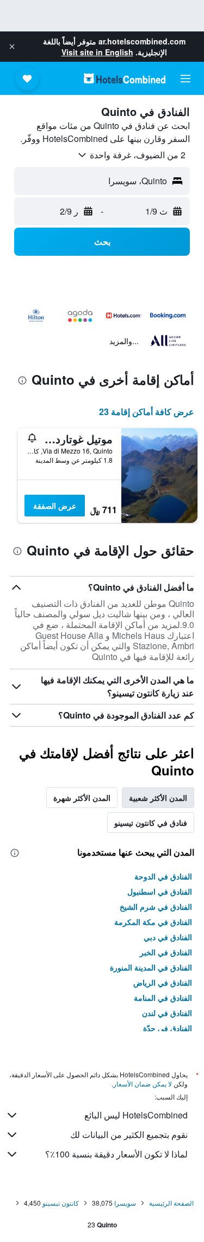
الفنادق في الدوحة (163, 876)
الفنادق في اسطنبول (159, 891)
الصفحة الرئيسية (171, 1202)
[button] (12, 47)
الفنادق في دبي (168, 937)
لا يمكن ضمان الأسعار (142, 1083)
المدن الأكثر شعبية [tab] (158, 797)
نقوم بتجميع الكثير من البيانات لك (129, 1134)
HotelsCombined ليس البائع (136, 1115)
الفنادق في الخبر (166, 952)
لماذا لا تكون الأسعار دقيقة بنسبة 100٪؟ (116, 1154)
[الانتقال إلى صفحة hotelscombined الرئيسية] (124, 78)
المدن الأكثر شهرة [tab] (81, 797)
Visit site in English (97, 52)
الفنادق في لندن (167, 1012)
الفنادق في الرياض (162, 982)
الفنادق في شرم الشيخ (156, 906)
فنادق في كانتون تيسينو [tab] (150, 822)
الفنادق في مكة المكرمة (153, 921)
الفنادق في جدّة (167, 1028)
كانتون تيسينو (60, 1202)
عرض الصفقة (54, 505)
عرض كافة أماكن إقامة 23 (146, 411)
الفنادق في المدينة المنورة (151, 967)
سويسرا (125, 1202)
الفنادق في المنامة (163, 997)
